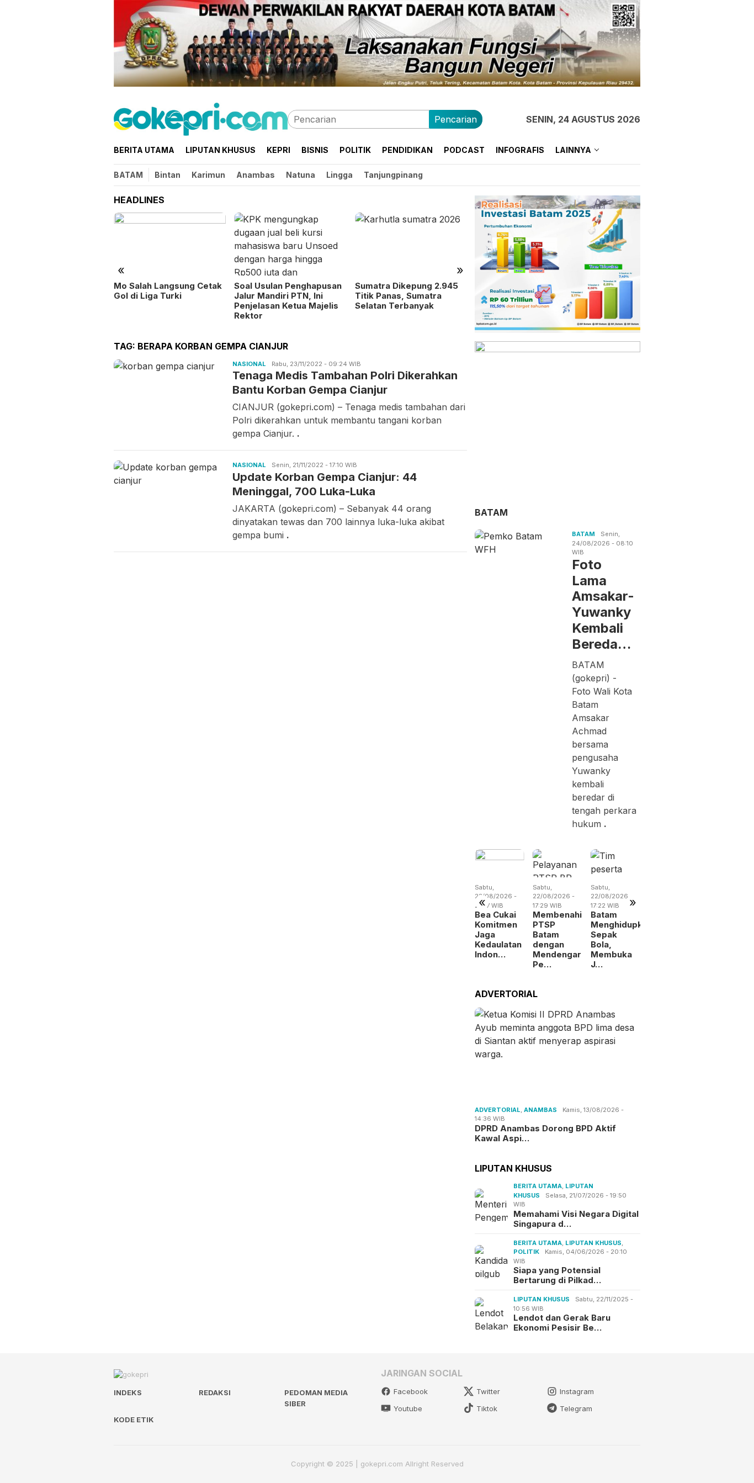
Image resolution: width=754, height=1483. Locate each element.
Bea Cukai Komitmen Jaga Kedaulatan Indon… (498, 935)
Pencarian (455, 119)
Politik (526, 1252)
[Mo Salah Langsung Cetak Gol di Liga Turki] (170, 244)
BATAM (491, 511)
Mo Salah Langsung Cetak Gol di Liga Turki (168, 291)
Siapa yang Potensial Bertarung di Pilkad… (557, 1275)
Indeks (128, 1392)
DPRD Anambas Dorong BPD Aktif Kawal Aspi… (545, 1133)
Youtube (408, 1408)
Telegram (576, 1408)
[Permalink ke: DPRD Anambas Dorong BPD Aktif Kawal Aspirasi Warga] (557, 1054)
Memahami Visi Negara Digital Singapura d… (576, 1219)
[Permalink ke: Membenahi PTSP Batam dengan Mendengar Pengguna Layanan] (557, 863)
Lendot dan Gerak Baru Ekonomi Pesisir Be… (561, 1323)
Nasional (249, 364)
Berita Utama (537, 1186)
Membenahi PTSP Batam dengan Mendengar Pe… (557, 940)
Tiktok (486, 1408)
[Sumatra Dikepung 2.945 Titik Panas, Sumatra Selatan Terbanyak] (411, 244)
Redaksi (215, 1392)
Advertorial (498, 1109)
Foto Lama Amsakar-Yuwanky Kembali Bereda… (603, 604)
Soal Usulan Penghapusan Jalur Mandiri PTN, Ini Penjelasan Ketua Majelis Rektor (288, 301)
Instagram (577, 1391)
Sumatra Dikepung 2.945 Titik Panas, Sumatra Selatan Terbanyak (406, 296)
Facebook (411, 1391)
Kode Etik (134, 1419)
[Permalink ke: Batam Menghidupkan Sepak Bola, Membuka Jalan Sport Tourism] (615, 863)
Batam (583, 534)
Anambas (540, 1109)
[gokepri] (201, 118)
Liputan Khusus (593, 1243)
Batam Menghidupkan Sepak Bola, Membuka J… (615, 940)
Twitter (488, 1391)
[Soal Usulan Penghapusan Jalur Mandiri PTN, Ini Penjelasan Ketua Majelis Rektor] (290, 244)
